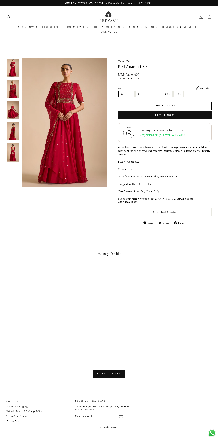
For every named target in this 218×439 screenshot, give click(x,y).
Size (165, 87)
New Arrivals (28, 27)
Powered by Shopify (109, 427)
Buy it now (165, 115)
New (128, 61)
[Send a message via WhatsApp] (212, 433)
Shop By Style (75, 27)
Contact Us (109, 32)
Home (121, 61)
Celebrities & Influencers (181, 27)
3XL (178, 94)
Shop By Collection (107, 27)
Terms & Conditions (16, 416)
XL (156, 94)
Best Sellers (51, 27)
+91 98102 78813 (128, 202)
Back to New (111, 374)
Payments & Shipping (17, 406)
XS (122, 94)
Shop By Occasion (142, 27)
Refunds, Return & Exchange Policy (24, 411)
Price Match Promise (164, 212)
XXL (167, 94)
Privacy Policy (13, 421)
